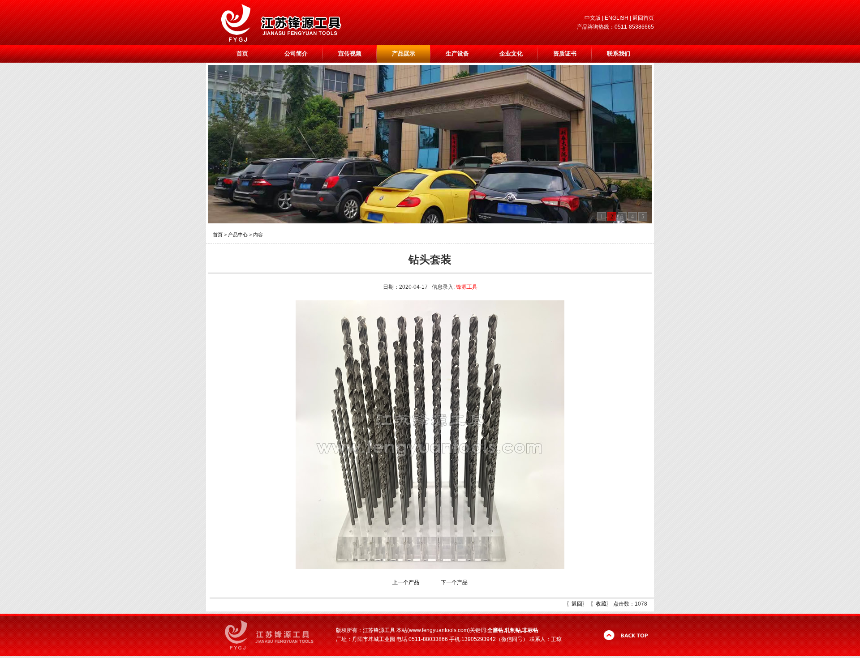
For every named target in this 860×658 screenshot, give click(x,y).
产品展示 (403, 53)
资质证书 (564, 53)
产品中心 (238, 234)
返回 (577, 604)
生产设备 (457, 53)
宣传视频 (349, 53)
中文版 (593, 18)
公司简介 (296, 53)
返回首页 (643, 18)
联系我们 (618, 53)
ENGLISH (616, 18)
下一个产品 (454, 582)
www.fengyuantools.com (438, 630)
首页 (242, 53)
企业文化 (511, 53)
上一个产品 (405, 582)
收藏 (601, 604)
